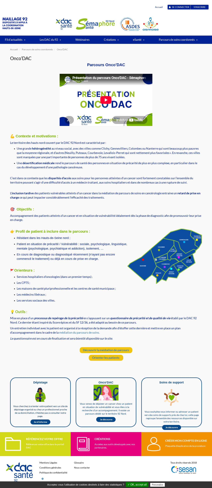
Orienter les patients (106, 357)
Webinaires (82, 39)
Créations (110, 39)
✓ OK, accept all (137, 484)
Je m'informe (40, 421)
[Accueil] (14, 23)
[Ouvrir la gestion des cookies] (42, 479)
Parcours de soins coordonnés (177, 39)
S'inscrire (200, 7)
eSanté (137, 39)
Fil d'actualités (13, 39)
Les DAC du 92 (49, 39)
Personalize (157, 485)
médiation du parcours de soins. (79, 332)
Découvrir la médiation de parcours (106, 350)
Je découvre (106, 419)
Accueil (159, 7)
